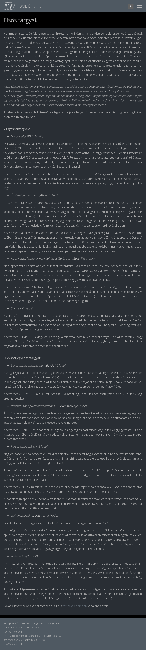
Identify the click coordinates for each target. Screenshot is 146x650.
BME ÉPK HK (30, 6)
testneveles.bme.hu (75, 606)
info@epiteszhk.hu (14, 644)
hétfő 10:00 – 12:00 (34, 639)
